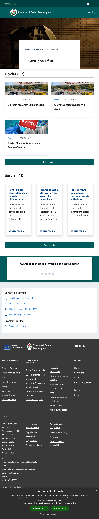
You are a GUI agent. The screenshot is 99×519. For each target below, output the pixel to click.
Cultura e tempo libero (35, 374)
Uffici (4, 377)
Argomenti (38, 49)
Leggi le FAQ (31, 440)
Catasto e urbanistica (35, 391)
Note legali (54, 436)
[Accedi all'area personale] (88, 3)
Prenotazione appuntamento (32, 425)
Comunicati (79, 372)
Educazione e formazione (55, 369)
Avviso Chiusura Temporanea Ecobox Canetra (24, 145)
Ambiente (54, 392)
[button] (49, 514)
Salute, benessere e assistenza (58, 399)
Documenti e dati (9, 399)
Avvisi (10, 99)
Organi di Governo (9, 368)
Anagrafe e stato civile (35, 370)
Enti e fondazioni (9, 382)
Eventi (77, 394)
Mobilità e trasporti (34, 399)
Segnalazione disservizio (31, 434)
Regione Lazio (10, 3)
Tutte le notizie (49, 162)
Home (27, 49)
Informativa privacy (58, 432)
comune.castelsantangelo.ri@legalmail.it (20, 461)
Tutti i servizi (49, 245)
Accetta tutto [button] (39, 508)
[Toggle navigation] (5, 12)
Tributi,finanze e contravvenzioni (57, 386)
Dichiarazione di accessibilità (57, 443)
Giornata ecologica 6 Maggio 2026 (69, 107)
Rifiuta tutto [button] (60, 508)
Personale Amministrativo (8, 393)
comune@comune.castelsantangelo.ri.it (19, 469)
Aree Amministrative (11, 372)
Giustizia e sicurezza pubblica (59, 378)
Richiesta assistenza (35, 445)
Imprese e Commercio (35, 383)
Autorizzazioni (56, 405)
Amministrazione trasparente (57, 425)
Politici (4, 386)
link (74, 503)
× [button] (96, 490)
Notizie (77, 368)
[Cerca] (93, 12)
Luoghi (77, 390)
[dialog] (49, 503)
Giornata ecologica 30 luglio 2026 (26, 105)
